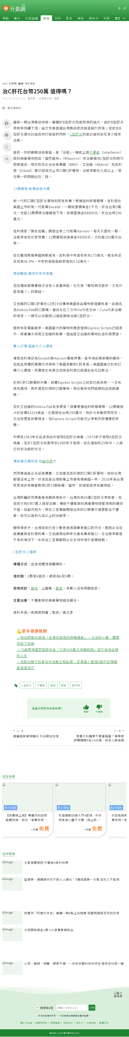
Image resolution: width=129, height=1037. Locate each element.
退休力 (93, 18)
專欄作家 (104, 1023)
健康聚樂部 (41, 1023)
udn (4, 83)
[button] (124, 18)
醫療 (46, 18)
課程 (80, 18)
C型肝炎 (76, 134)
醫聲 (118, 18)
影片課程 (10, 808)
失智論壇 (31, 18)
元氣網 (12, 83)
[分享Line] (6, 135)
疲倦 (34, 588)
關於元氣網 (26, 1023)
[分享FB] (6, 123)
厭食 (59, 588)
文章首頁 (91, 1023)
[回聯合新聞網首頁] (6, 8)
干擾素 (94, 152)
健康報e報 (46, 1007)
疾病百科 (68, 1023)
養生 (17, 18)
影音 (69, 18)
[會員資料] (119, 8)
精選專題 (55, 1023)
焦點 (6, 18)
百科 (58, 18)
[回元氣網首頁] (17, 8)
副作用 (47, 461)
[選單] (125, 8)
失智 (106, 18)
